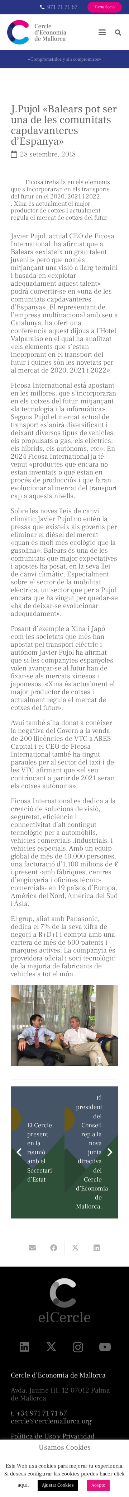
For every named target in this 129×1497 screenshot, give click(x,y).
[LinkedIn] (24, 1347)
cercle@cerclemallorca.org (51, 1421)
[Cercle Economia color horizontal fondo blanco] (36, 32)
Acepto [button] (98, 1485)
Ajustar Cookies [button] (58, 1485)
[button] (102, 32)
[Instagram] (77, 1347)
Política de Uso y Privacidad (53, 1436)
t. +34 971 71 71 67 (39, 1413)
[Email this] (32, 1248)
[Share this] (53, 1248)
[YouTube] (104, 1347)
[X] (51, 1347)
